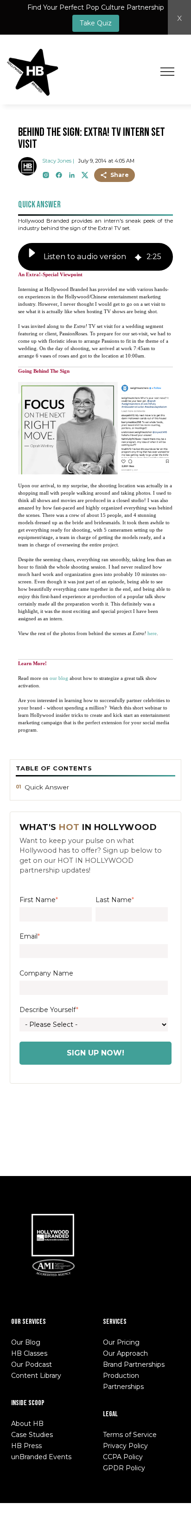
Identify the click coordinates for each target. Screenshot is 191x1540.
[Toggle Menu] (167, 72)
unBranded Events (41, 1457)
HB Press (26, 1446)
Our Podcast (31, 1364)
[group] (95, 257)
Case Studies (32, 1435)
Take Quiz (96, 23)
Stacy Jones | (58, 161)
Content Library (36, 1375)
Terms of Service (130, 1435)
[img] (138, 257)
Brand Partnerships (134, 1364)
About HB (27, 1423)
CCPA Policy (123, 1457)
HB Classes (29, 1353)
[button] (32, 257)
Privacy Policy (125, 1446)
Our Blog (25, 1342)
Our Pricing (121, 1342)
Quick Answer (47, 787)
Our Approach (125, 1353)
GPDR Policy (124, 1468)
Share (119, 174)
